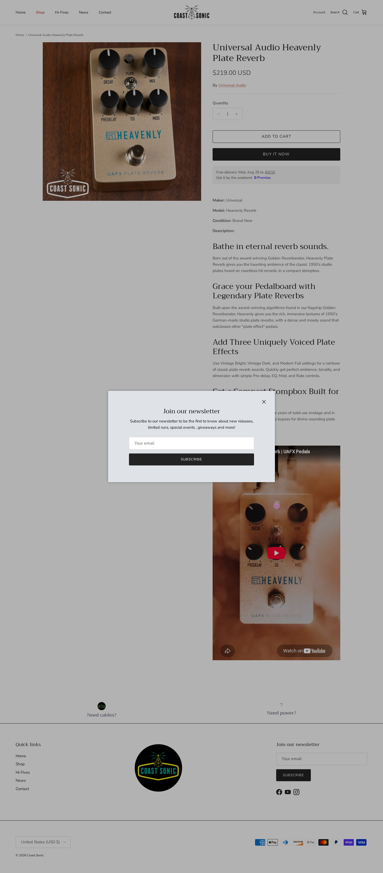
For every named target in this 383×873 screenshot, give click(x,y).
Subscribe (191, 459)
